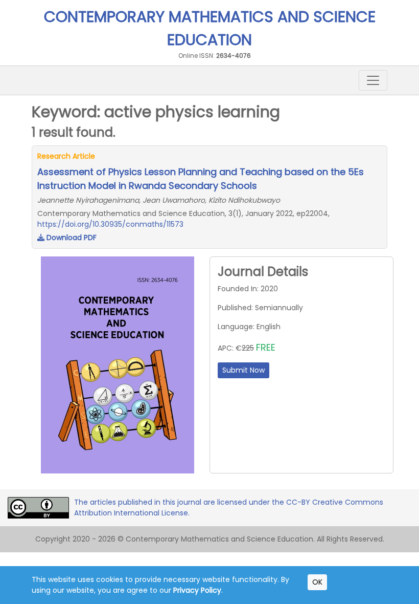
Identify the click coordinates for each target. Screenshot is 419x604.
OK (317, 582)
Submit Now (243, 370)
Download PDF (70, 237)
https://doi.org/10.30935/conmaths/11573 (110, 224)
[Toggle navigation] (373, 80)
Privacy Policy (197, 590)
